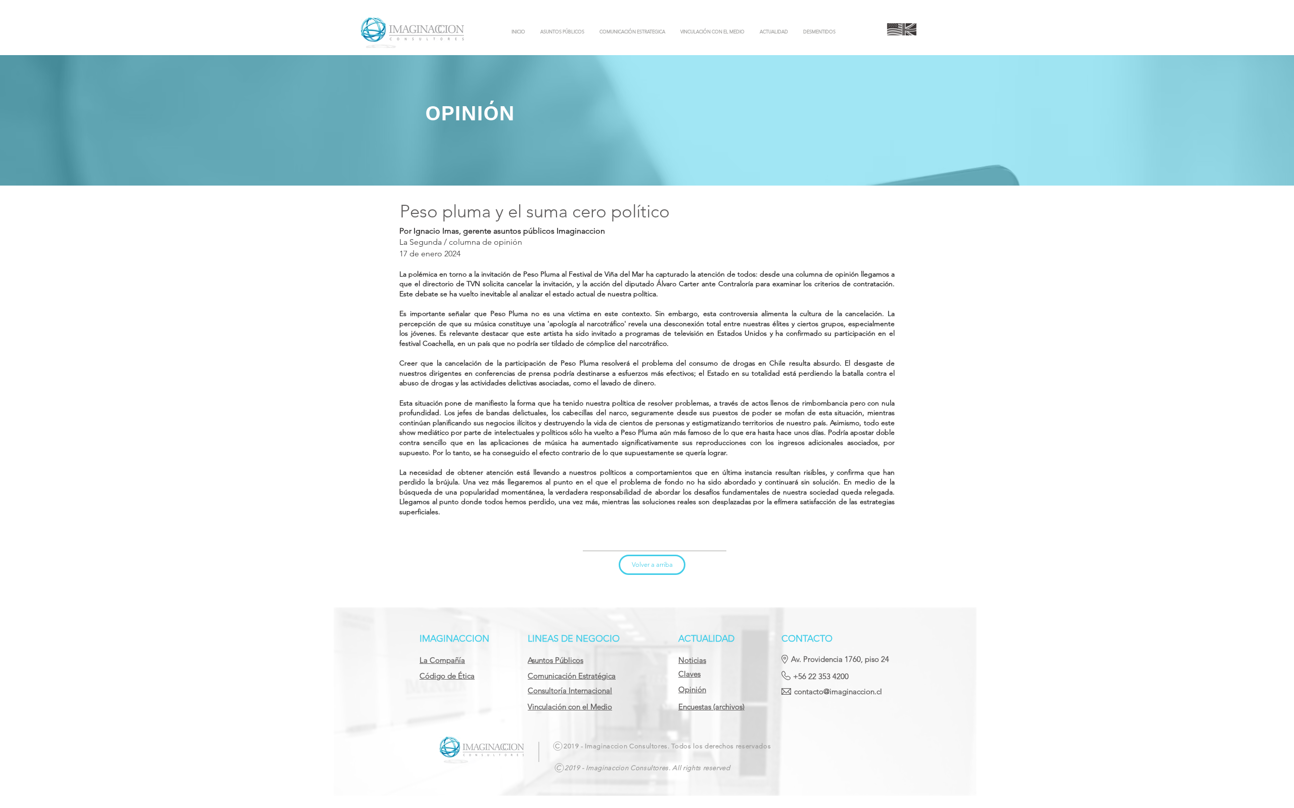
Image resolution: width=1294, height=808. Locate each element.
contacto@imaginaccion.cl (838, 691)
